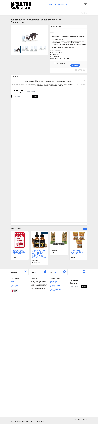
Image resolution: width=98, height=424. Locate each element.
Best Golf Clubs (53, 292)
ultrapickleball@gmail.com (62, 4)
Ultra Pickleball (17, 421)
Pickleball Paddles (22, 13)
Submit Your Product (15, 288)
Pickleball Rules (53, 282)
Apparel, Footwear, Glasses (44, 13)
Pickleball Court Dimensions (56, 286)
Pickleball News (14, 285)
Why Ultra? (16, 76)
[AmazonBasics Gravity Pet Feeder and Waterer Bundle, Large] (29, 35)
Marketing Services (15, 286)
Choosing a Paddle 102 (55, 285)
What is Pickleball (53, 281)
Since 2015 (51, 4)
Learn (12, 13)
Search (12, 281)
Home (12, 16)
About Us (13, 282)
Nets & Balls (57, 13)
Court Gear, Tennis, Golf (69, 13)
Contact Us (13, 284)
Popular (32, 13)
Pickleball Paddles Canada (55, 289)
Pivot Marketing (83, 419)
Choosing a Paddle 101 (55, 284)
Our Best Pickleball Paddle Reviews (57, 288)
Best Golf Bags (53, 290)
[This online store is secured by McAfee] (14, 290)
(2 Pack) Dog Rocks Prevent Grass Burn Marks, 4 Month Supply (58, 248)
